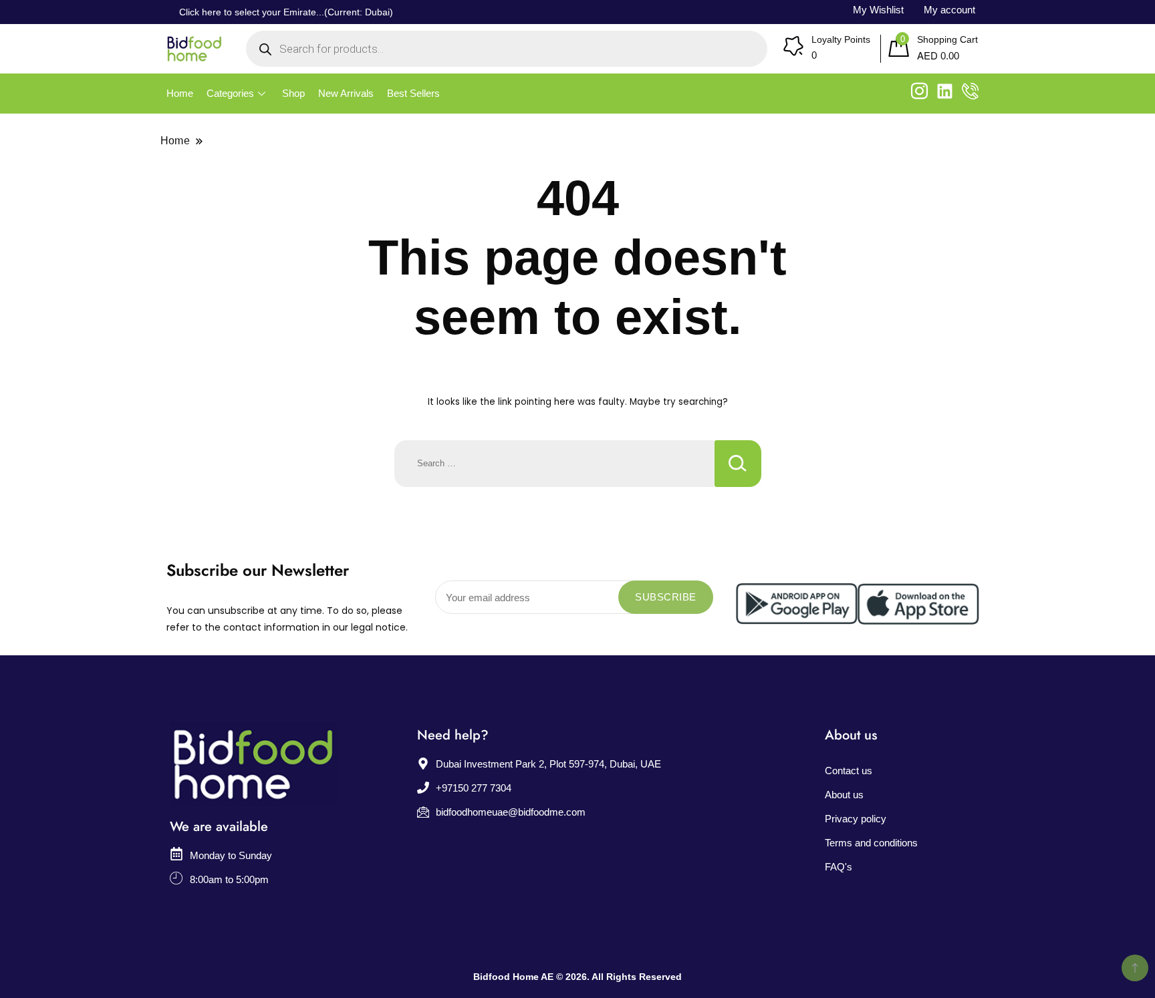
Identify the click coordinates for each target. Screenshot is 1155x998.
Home (179, 93)
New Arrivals (346, 93)
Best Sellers (413, 93)
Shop (293, 93)
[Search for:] (554, 463)
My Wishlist (878, 9)
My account (949, 9)
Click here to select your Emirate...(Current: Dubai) (286, 12)
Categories (230, 93)
